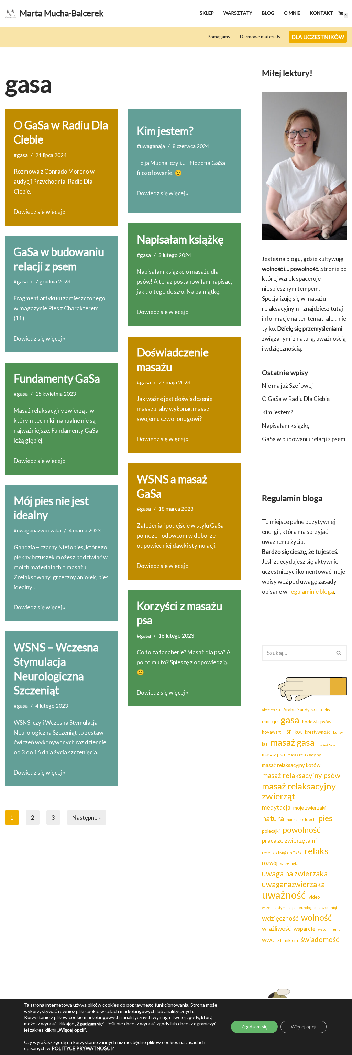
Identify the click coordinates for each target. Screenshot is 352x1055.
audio (325, 709)
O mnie (292, 13)
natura (273, 818)
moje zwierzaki (309, 808)
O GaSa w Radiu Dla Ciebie (296, 398)
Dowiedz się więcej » (40, 211)
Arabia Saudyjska (300, 709)
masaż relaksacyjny (304, 755)
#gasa (21, 155)
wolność (316, 917)
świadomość (320, 939)
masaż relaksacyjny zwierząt (299, 791)
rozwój (269, 863)
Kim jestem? (165, 130)
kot (298, 732)
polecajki (271, 831)
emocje (270, 721)
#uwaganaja (151, 146)
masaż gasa (292, 742)
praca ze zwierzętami (289, 840)
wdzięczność (280, 918)
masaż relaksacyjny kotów (291, 765)
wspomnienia (329, 929)
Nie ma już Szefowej (287, 385)
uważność (284, 895)
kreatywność (317, 732)
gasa (289, 720)
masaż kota (326, 744)
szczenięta (289, 863)
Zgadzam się (254, 1027)
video (314, 897)
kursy (338, 732)
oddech (308, 819)
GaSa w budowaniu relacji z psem (303, 439)
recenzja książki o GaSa (281, 852)
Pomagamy (218, 36)
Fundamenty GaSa (57, 378)
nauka (292, 819)
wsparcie (304, 928)
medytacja (276, 807)
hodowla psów (316, 721)
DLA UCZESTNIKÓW (318, 36)
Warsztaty (237, 13)
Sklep (207, 13)
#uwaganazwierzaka (37, 530)
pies (325, 818)
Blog (268, 13)
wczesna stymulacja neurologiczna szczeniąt (299, 907)
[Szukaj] (339, 653)
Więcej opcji (303, 1027)
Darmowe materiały (260, 36)
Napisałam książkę (180, 239)
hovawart (271, 732)
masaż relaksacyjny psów (301, 775)
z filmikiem (287, 940)
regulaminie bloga (311, 591)
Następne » (86, 817)
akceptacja (271, 709)
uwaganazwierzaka (293, 884)
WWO (268, 940)
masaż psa (273, 754)
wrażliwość (276, 928)
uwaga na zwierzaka (295, 873)
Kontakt (321, 13)
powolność (301, 830)
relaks (316, 851)
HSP (288, 732)
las (264, 744)
